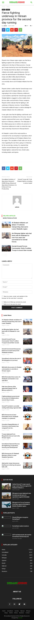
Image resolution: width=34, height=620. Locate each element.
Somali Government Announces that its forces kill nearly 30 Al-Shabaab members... (11, 350)
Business (21, 613)
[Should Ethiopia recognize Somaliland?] (6, 519)
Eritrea (16, 613)
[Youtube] (24, 604)
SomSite (20, 618)
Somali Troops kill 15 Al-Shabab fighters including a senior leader (24, 181)
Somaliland (10, 611)
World (11, 613)
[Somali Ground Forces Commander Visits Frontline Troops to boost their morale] (6, 248)
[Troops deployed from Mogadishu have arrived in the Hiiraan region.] (27, 436)
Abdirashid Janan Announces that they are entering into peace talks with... (11, 465)
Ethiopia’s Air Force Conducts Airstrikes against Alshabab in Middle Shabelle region (21, 504)
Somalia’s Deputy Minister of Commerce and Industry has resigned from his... (10, 426)
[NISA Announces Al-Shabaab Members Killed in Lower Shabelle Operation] (27, 456)
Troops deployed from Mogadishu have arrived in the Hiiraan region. (11, 435)
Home (3, 7)
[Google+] (14, 604)
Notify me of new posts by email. (12, 304)
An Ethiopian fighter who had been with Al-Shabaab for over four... (11, 331)
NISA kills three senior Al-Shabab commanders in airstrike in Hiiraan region (11, 369)
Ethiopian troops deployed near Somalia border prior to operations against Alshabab (21, 495)
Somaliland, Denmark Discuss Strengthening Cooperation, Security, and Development (11, 445)
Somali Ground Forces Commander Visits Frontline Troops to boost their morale (22, 248)
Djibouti (22, 611)
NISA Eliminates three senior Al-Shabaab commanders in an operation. (11, 378)
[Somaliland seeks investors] (6, 528)
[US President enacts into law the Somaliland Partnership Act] (6, 537)
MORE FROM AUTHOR (10, 218)
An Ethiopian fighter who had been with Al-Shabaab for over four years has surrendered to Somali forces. (22, 237)
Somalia (7, 9)
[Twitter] (19, 604)
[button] (31, 2)
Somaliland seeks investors (20, 526)
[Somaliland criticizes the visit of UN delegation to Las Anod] (27, 361)
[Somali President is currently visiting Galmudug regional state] (27, 408)
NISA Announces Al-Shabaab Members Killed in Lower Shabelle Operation (10, 455)
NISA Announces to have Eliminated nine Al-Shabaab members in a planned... (10, 416)
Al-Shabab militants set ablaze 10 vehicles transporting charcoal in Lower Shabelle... (11, 321)
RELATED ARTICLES (9, 216)
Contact (28, 613)
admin (5, 25)
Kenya (6, 613)
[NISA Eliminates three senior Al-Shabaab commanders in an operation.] (27, 379)
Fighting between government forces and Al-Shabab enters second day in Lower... (10, 398)
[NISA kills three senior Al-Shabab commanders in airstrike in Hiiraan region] (27, 369)
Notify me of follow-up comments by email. (15, 302)
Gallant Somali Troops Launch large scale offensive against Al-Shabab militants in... (22, 485)
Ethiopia (28, 611)
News (8, 7)
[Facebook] (10, 604)
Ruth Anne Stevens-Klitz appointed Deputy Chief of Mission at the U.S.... (9, 388)
